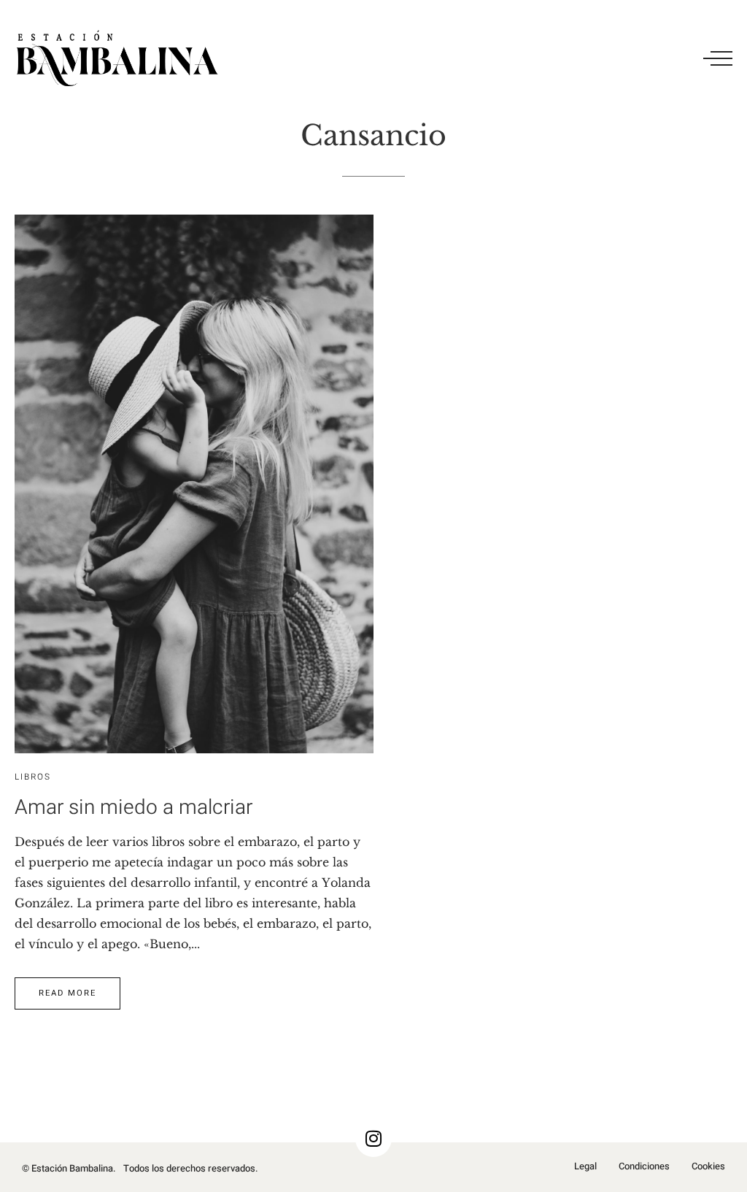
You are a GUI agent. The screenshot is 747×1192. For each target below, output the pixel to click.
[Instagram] (373, 1138)
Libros (33, 777)
